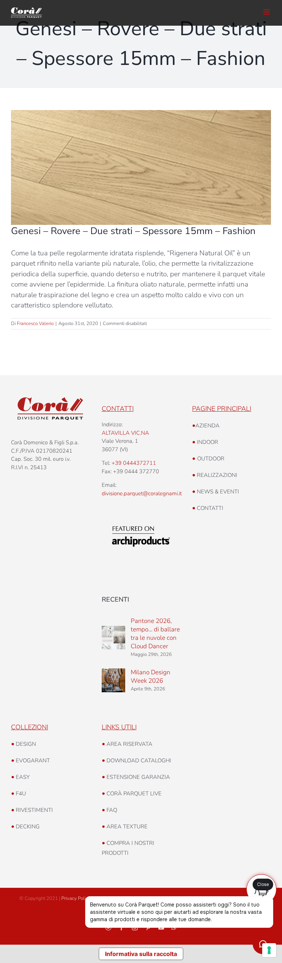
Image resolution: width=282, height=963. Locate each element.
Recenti (115, 599)
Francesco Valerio (35, 323)
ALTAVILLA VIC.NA (125, 433)
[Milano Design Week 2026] (113, 680)
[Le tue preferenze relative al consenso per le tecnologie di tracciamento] (269, 950)
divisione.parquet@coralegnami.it (142, 493)
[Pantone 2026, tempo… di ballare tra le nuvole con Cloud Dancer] (113, 637)
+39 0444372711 (134, 463)
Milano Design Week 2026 (150, 676)
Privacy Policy (76, 898)
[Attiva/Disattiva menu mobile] (267, 12)
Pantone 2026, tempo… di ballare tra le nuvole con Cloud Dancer (155, 633)
